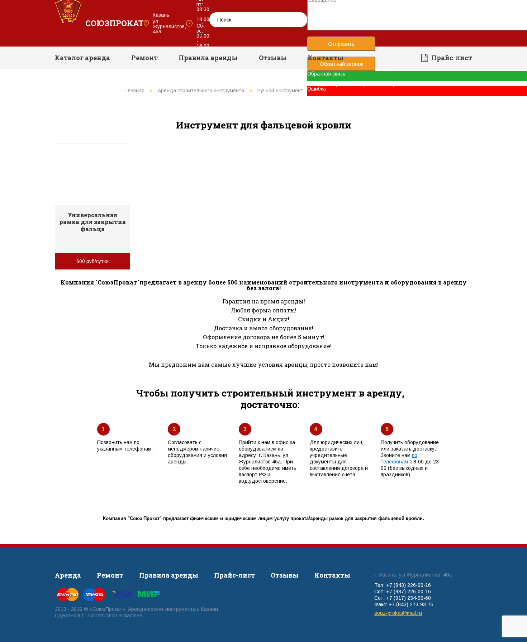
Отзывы (273, 57)
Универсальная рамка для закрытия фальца (92, 221)
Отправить (341, 44)
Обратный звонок (341, 64)
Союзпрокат (114, 23)
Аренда (68, 575)
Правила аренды (208, 57)
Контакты (325, 57)
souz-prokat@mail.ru (398, 613)
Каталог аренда (82, 57)
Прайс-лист (451, 57)
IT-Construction (99, 615)
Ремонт (144, 57)
